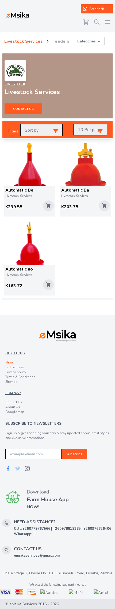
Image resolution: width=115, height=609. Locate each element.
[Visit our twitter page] (17, 468)
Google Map (14, 412)
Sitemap (11, 382)
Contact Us (13, 402)
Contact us (23, 109)
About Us (12, 407)
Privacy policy (15, 372)
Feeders (61, 41)
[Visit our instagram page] (27, 468)
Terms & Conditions (20, 377)
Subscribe (74, 454)
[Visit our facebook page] (8, 468)
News (9, 362)
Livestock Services (23, 41)
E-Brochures (14, 367)
